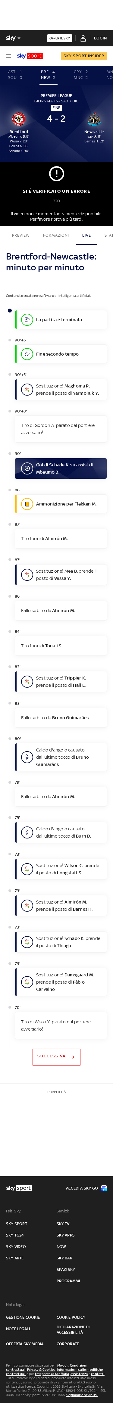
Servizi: (63, 1211)
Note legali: (16, 1304)
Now (61, 1246)
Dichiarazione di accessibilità (73, 1330)
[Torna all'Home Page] (30, 56)
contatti (98, 1374)
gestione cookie (23, 1317)
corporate (68, 1344)
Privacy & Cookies (41, 1369)
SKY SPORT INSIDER (84, 56)
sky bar (64, 1258)
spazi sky (66, 1269)
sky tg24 (15, 1235)
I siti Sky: (13, 1211)
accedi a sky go (82, 1188)
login (100, 38)
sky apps (66, 1235)
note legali (18, 1329)
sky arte (15, 1258)
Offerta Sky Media (24, 1344)
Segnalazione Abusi (82, 1395)
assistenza (79, 1374)
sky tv (63, 1223)
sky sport (16, 1223)
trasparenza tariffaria (52, 1374)
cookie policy (71, 1317)
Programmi (68, 1281)
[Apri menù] (8, 56)
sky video (16, 1246)
